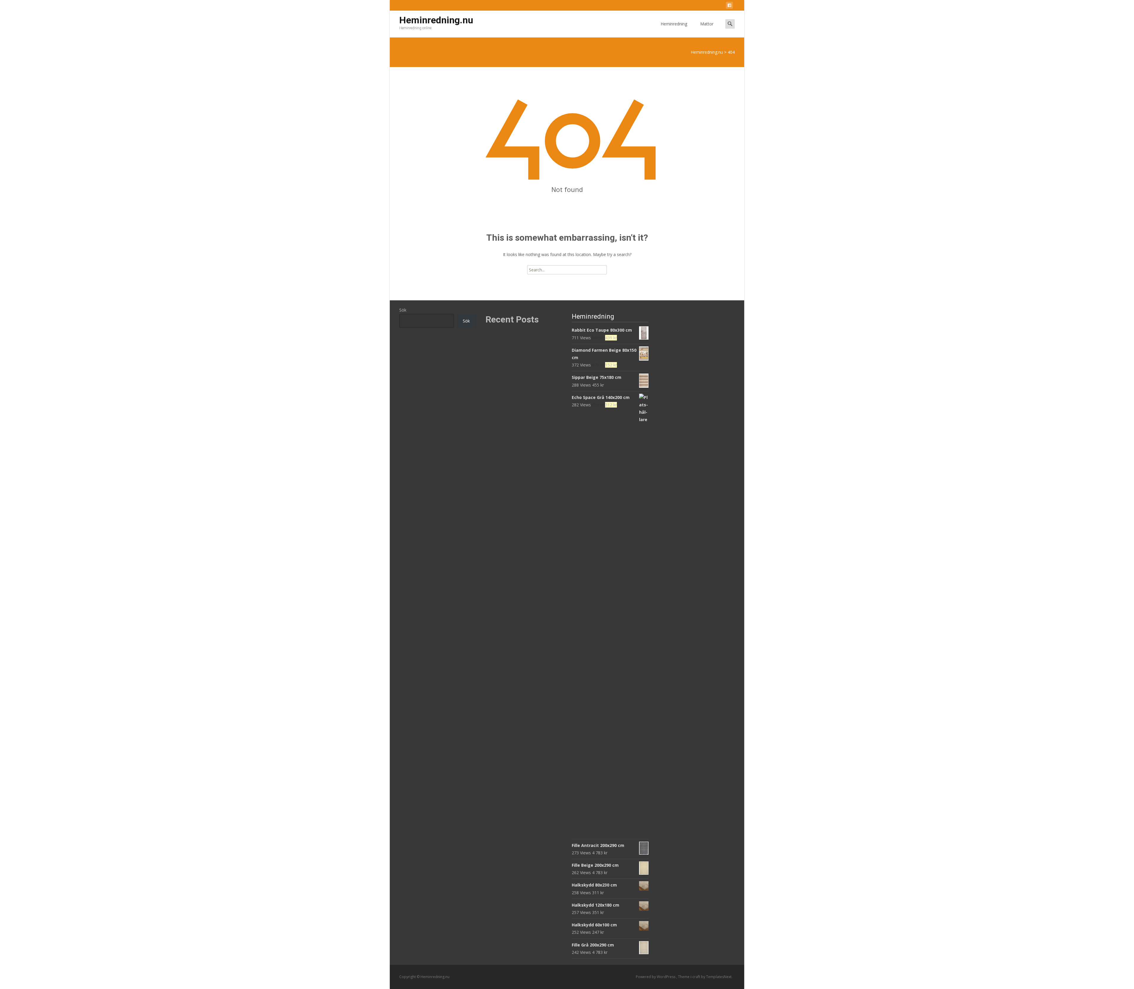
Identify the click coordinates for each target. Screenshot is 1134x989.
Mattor (706, 24)
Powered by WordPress (656, 976)
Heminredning (674, 24)
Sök (402, 310)
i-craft (695, 976)
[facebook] (729, 6)
